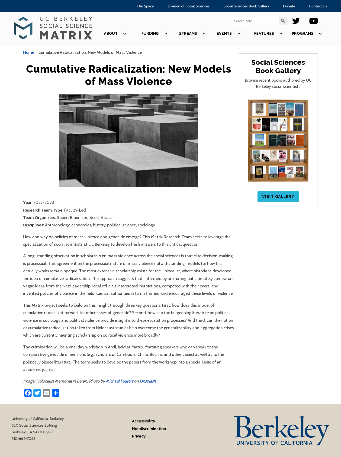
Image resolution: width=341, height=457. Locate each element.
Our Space (145, 6)
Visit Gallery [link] (278, 196)
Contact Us (318, 6)
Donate (289, 6)
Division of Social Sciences (189, 6)
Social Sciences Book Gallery (246, 6)
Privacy (139, 436)
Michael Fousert (119, 381)
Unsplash (148, 381)
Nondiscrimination (149, 428)
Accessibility (143, 421)
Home (28, 52)
